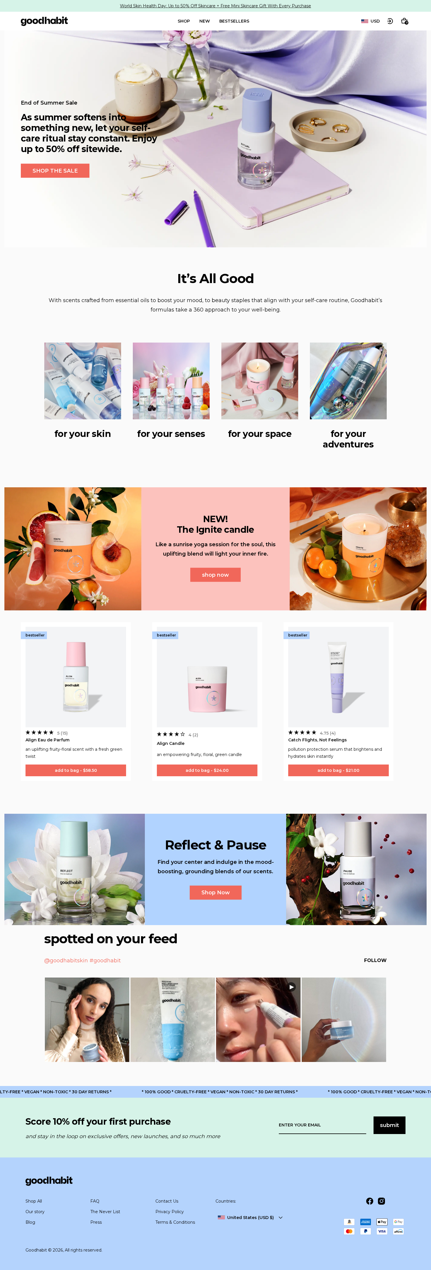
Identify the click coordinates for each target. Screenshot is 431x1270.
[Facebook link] (369, 1201)
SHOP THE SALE (55, 171)
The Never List (105, 1211)
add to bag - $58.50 (76, 770)
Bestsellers (234, 21)
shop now (215, 574)
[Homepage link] (44, 21)
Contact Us (166, 1201)
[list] (370, 21)
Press (96, 1222)
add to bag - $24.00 (207, 770)
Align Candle (170, 743)
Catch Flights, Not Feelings (317, 740)
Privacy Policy (169, 1211)
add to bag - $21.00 (338, 770)
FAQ (94, 1201)
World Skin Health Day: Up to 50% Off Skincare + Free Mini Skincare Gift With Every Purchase (215, 5)
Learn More (87, 1019)
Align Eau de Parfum (47, 740)
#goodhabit (105, 960)
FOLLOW (375, 960)
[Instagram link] (381, 1201)
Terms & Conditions (175, 1222)
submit (389, 1125)
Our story (35, 1211)
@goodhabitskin (66, 960)
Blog (30, 1222)
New (204, 21)
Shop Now (215, 892)
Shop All (34, 1201)
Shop (184, 21)
